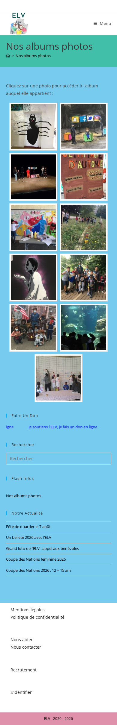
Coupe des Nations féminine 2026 (36, 559)
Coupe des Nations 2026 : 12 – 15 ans (38, 570)
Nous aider (21, 639)
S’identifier (21, 692)
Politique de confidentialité (37, 617)
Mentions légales (27, 609)
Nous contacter (25, 647)
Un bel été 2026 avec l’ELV (28, 537)
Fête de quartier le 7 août (28, 526)
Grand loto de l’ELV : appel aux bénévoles (42, 548)
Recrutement (23, 670)
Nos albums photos (33, 55)
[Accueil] (8, 55)
